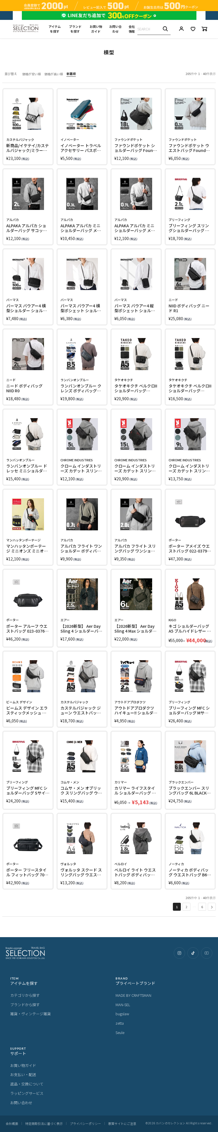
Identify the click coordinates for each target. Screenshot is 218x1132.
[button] (212, 907)
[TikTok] (193, 953)
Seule (120, 1032)
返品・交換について (26, 1084)
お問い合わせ (115, 29)
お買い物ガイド (96, 29)
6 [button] (202, 906)
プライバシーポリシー (85, 1123)
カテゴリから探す (25, 995)
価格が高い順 (53, 74)
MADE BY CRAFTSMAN (133, 995)
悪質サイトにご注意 (122, 1123)
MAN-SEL (123, 1004)
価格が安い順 (31, 74)
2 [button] (186, 906)
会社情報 (132, 29)
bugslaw (122, 1013)
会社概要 (12, 1123)
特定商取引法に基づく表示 (44, 1123)
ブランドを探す (75, 29)
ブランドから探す (25, 1004)
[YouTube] (206, 953)
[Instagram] (179, 953)
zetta (120, 1023)
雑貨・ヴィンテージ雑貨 (30, 1013)
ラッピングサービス (26, 1093)
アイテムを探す (55, 29)
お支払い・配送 (23, 1074)
